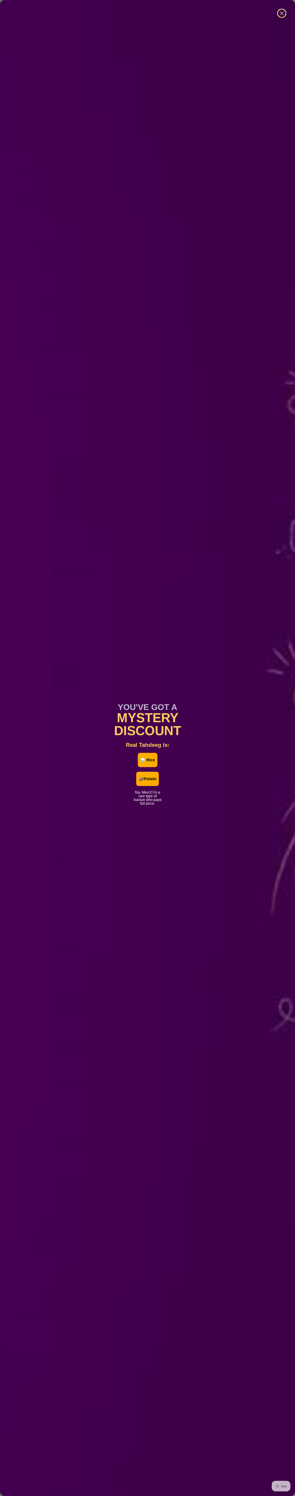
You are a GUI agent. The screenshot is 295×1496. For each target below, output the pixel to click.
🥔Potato (147, 779)
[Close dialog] (282, 13)
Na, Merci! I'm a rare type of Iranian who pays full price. (148, 792)
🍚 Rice (147, 760)
